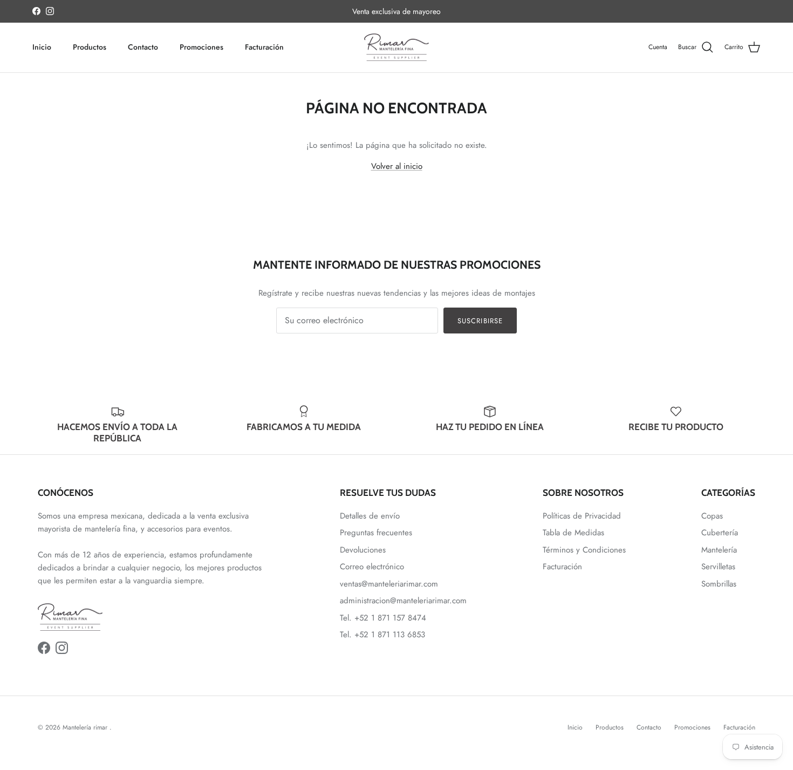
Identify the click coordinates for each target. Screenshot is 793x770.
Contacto (143, 47)
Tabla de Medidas (573, 533)
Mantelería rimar (86, 727)
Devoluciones (363, 550)
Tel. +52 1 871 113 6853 (382, 634)
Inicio (41, 47)
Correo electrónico (372, 567)
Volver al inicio (396, 166)
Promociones (201, 47)
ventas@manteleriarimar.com (389, 584)
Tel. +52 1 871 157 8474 (383, 618)
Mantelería (719, 550)
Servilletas (718, 567)
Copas (712, 516)
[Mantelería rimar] (396, 47)
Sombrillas (718, 584)
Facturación (264, 47)
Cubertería (719, 533)
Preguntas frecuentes (376, 533)
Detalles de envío (370, 516)
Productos (89, 47)
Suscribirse (479, 321)
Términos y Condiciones (584, 550)
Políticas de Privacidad (582, 516)
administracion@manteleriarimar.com (403, 601)
